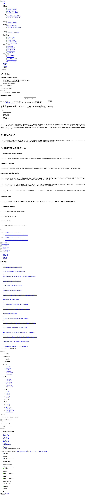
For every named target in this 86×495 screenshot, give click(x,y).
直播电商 (14, 61)
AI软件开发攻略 (9, 412)
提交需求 (50, 101)
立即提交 (2, 351)
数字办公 (13, 38)
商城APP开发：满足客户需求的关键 (13, 232)
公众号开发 (14, 8)
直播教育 (13, 52)
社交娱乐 (8, 399)
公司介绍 (8, 404)
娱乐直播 (13, 49)
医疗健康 (8, 394)
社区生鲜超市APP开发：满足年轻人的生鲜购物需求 (16, 235)
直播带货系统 (9, 380)
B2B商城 (12, 55)
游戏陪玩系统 (9, 385)
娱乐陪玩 (13, 51)
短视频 (11, 46)
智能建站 (13, 40)
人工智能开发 (16, 32)
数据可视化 (14, 22)
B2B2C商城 (14, 58)
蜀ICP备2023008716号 (22, 451)
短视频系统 (8, 379)
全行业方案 (14, 43)
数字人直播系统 (9, 386)
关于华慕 (5, 66)
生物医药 (8, 393)
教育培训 (8, 396)
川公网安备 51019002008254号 (40, 451)
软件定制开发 (6, 440)
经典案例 (5, 63)
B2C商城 (12, 57)
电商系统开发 (6, 438)
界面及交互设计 (17, 17)
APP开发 (5, 257)
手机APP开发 (15, 11)
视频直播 (13, 48)
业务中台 (13, 37)
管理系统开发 (6, 435)
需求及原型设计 (17, 16)
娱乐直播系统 (9, 382)
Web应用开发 (15, 12)
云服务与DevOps (17, 27)
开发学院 (5, 64)
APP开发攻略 (8, 407)
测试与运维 (14, 25)
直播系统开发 (6, 441)
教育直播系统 (9, 383)
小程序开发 (14, 9)
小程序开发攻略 (9, 408)
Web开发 (5, 258)
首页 (4, 3)
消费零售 (8, 391)
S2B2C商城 (14, 60)
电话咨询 (7, 493)
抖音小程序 (14, 41)
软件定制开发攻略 (10, 410)
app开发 (4, 432)
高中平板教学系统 (7, 444)
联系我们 (2, 428)
